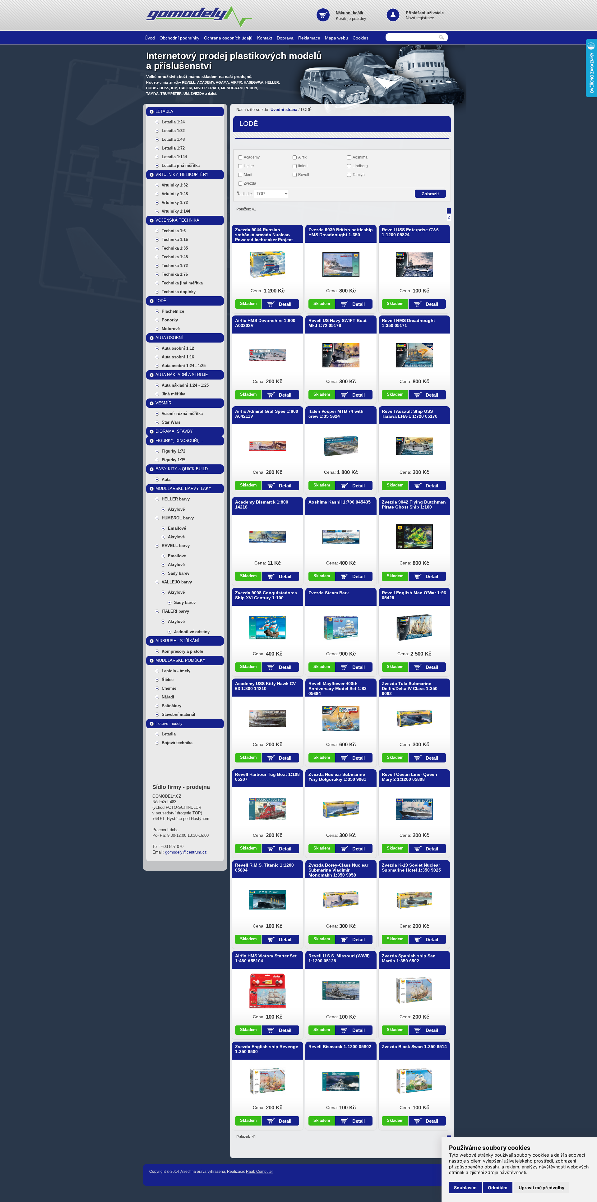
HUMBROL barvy (178, 518)
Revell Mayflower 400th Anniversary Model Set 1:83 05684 (337, 688)
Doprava (285, 37)
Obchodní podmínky (179, 37)
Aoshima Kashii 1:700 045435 (339, 502)
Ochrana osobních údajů (228, 37)
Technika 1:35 (175, 248)
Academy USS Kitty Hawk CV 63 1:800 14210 (265, 686)
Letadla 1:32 (173, 130)
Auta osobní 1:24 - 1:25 (184, 365)
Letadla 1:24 (173, 122)
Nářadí (168, 697)
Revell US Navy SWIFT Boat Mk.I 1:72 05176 (337, 323)
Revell (303, 175)
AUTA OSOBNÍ (169, 337)
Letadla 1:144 (174, 156)
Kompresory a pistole (182, 651)
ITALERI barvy (175, 611)
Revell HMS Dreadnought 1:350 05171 (408, 323)
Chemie (169, 688)
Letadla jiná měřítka (181, 165)
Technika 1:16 (175, 239)
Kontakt (264, 37)
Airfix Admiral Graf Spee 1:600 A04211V (266, 414)
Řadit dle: (245, 194)
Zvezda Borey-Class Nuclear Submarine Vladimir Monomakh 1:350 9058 (338, 870)
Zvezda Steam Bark (328, 592)
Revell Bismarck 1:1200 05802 (339, 1046)
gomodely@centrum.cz (186, 852)
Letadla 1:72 (173, 148)
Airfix (302, 157)
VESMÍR (163, 403)
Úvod (150, 37)
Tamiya (359, 175)
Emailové (177, 528)
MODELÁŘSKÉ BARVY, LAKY (183, 488)
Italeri (303, 166)
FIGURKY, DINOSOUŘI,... (179, 440)
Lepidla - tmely (176, 671)
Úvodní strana (284, 109)
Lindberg (360, 166)
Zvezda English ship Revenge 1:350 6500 (266, 1049)
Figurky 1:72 (173, 451)
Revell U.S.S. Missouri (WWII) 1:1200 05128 (339, 958)
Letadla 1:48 (173, 139)
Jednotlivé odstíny (192, 631)
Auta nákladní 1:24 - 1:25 (185, 385)
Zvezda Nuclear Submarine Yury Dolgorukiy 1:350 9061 (337, 777)
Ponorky (170, 320)
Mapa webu (336, 37)
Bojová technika (177, 742)
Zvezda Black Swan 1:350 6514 (414, 1046)
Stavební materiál (178, 714)
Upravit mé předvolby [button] (541, 1187)
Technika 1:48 (175, 257)
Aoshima (360, 157)
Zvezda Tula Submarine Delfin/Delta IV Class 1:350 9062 (409, 688)
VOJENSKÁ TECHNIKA (177, 220)
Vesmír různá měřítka (182, 413)
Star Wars (171, 422)
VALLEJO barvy (177, 582)
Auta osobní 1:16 (178, 357)
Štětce (168, 679)
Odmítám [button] (497, 1187)
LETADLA (164, 111)
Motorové (171, 328)
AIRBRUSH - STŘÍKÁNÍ (177, 640)
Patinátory (171, 705)
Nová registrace (420, 18)
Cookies (360, 37)
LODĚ (160, 300)
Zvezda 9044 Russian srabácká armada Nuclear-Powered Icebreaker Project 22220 (264, 237)
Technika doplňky (179, 291)
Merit (248, 175)
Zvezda (250, 183)
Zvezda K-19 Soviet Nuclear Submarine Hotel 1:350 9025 (411, 868)
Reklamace (309, 37)
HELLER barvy (176, 499)
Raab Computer (259, 1171)
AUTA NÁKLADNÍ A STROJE (181, 374)
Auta (166, 479)
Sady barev (178, 573)
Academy (252, 157)
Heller (249, 166)
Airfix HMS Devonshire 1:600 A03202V (265, 323)
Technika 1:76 (175, 274)
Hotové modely (169, 723)
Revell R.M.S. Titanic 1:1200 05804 (264, 868)
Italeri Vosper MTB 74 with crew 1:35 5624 (335, 414)
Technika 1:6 (174, 230)
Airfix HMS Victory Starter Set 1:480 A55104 (266, 958)
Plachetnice (173, 311)
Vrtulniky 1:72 (175, 202)
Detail (285, 304)
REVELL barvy (176, 545)
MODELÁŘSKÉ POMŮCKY (180, 660)
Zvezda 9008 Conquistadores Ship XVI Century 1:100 (266, 595)
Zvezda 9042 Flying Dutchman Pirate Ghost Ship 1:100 (414, 504)
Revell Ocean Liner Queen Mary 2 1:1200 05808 (409, 777)
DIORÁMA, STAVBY (174, 431)
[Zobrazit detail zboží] (267, 265)
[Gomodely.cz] (200, 26)
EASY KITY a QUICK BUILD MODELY (181, 470)
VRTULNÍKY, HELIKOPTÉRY (182, 174)
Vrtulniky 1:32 (175, 185)
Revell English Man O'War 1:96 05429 (414, 595)
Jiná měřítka (173, 394)
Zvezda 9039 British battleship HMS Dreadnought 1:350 (340, 232)
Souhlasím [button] (465, 1187)
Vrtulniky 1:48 (175, 193)
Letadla (169, 734)
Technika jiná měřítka (182, 283)
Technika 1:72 (175, 265)
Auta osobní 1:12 (178, 348)
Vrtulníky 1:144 (176, 211)
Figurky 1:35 (173, 460)
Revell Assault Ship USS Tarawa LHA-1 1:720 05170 (409, 414)
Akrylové (176, 509)
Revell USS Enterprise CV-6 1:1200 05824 (410, 232)
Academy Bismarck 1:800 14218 (261, 504)
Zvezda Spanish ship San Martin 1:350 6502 (409, 958)
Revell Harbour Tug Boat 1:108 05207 (267, 777)
